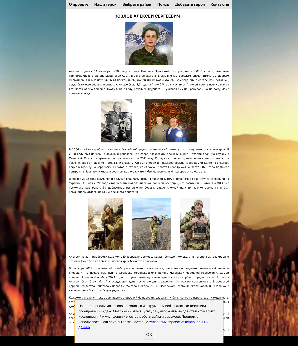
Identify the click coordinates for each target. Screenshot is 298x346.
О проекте (78, 4)
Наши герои (105, 4)
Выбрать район (136, 4)
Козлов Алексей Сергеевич (147, 16)
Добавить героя (190, 4)
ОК (149, 334)
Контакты (220, 4)
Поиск (163, 4)
